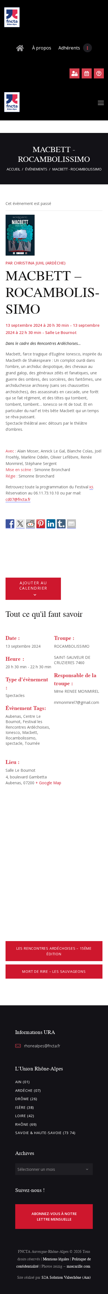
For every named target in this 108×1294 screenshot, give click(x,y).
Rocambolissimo (20, 738)
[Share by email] (71, 523)
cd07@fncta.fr (18, 499)
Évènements (36, 169)
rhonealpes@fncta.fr (42, 1045)
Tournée (32, 743)
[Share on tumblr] (61, 523)
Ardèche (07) (28, 1090)
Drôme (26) (26, 1098)
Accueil (13, 169)
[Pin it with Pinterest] (40, 523)
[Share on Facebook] (10, 523)
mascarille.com (78, 1266)
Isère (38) (24, 1107)
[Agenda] (87, 73)
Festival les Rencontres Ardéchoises (27, 724)
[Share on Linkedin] (51, 523)
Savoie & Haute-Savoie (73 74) (45, 1132)
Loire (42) (24, 1115)
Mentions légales (56, 1258)
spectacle (14, 743)
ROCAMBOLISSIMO (71, 646)
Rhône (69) (26, 1124)
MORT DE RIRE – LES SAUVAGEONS (54, 971)
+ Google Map (48, 782)
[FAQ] (99, 73)
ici (91, 486)
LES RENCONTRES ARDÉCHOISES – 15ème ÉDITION (54, 951)
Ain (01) (22, 1081)
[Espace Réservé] (74, 73)
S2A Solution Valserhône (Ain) (66, 1277)
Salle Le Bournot (20, 770)
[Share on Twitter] (20, 523)
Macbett (29, 732)
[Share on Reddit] (30, 523)
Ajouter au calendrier (33, 585)
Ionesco (13, 732)
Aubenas (13, 716)
